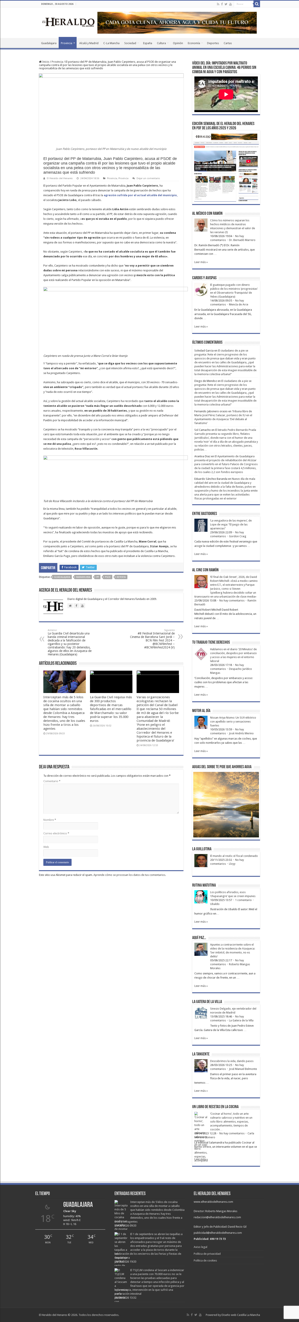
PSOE (108, 577)
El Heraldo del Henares (60, 178)
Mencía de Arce (238, 304)
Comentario (51, 781)
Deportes (213, 43)
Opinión (178, 43)
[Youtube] (230, 4)
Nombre (49, 819)
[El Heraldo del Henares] (68, 22)
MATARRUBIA (83, 577)
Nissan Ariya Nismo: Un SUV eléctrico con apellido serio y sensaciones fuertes (233, 721)
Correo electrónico (56, 833)
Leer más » (201, 262)
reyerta (121, 577)
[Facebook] (222, 4)
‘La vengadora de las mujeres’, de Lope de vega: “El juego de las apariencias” (231, 524)
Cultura (161, 43)
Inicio (45, 61)
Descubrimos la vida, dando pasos (231, 1061)
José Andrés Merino (241, 733)
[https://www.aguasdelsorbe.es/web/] (177, 22)
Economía (194, 43)
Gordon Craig (237, 536)
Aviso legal (200, 1247)
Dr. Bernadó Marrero (242, 240)
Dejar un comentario (148, 178)
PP (97, 577)
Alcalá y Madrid (88, 43)
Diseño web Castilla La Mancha (241, 1315)
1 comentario (243, 900)
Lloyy (232, 863)
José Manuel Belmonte (243, 1069)
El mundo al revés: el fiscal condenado (234, 856)
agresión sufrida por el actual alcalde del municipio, (141, 195)
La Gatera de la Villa (241, 1020)
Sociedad (130, 43)
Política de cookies (205, 1260)
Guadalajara (48, 43)
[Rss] (218, 4)
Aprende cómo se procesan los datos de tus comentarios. (129, 875)
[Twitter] (226, 4)
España (147, 43)
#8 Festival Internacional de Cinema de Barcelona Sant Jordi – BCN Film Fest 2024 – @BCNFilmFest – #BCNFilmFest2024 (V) (152, 639)
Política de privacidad (207, 1253)
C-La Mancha (111, 43)
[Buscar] (256, 4)
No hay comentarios (231, 600)
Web (46, 847)
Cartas (228, 43)
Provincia (66, 43)
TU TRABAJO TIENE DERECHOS (211, 642)
